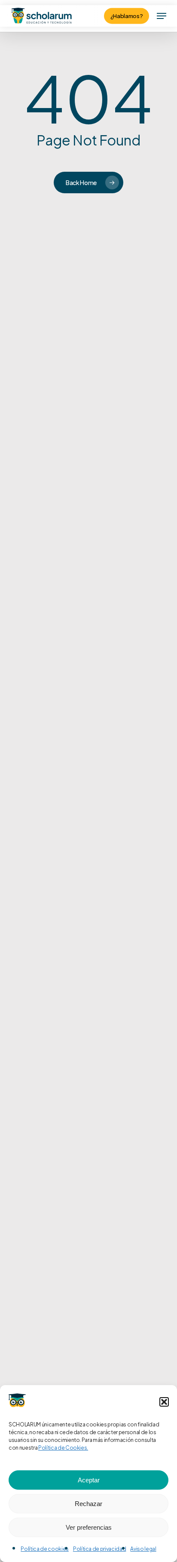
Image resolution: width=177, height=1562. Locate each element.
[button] (164, 1402)
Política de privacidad (99, 1549)
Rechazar (88, 1503)
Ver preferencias (89, 1527)
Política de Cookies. (63, 1447)
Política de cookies (45, 1549)
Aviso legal (143, 1549)
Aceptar (89, 1480)
